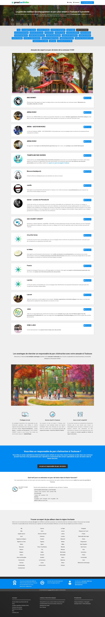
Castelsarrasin (21, 568)
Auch (21, 536)
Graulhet (42, 557)
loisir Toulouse (43, 607)
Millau (63, 544)
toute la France (27, 433)
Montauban (63, 552)
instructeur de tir (49, 32)
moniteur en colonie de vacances (32, 38)
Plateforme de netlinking (17, 609)
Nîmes (62, 562)
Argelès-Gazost (21, 533)
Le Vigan (63, 528)
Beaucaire (21, 546)
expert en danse (71, 30)
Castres (42, 528)
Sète (83, 549)
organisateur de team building (40, 41)
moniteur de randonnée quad (53, 35)
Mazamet (63, 539)
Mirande (63, 546)
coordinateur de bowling (43, 30)
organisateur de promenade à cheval (84, 38)
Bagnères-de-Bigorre (21, 539)
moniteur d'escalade (17, 38)
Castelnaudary (21, 565)
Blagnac (21, 552)
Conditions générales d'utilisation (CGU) (20, 605)
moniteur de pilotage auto (21, 35)
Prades (83, 533)
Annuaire (14, 601)
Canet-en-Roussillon (21, 557)
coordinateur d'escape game (58, 30)
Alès (21, 531)
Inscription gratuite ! (88, 2)
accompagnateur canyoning (28, 30)
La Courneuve (42, 560)
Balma (21, 544)
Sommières (83, 552)
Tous (18, 30)
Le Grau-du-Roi (42, 565)
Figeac (42, 544)
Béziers (21, 549)
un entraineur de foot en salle (65, 41)
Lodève (62, 533)
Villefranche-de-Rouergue (84, 562)
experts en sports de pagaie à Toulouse (59, 163)
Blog (13, 610)
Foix (42, 549)
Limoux (62, 531)
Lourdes (63, 536)
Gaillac (42, 552)
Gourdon (42, 554)
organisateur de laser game (66, 38)
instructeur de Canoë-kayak (21, 32)
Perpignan (83, 528)
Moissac (63, 549)
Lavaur (42, 562)
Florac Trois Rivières (42, 546)
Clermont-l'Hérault (42, 533)
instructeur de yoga (59, 32)
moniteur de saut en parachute (69, 35)
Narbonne (63, 560)
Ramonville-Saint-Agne (83, 536)
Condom (42, 539)
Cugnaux (42, 541)
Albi (21, 528)
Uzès (83, 560)
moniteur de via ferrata (84, 35)
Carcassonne (21, 560)
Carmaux (21, 562)
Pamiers (63, 565)
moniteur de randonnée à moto (36, 35)
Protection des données (17, 607)
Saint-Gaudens (83, 544)
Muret (63, 557)
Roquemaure (84, 541)
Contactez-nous (15, 612)
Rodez (83, 539)
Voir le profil (88, 97)
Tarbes (83, 554)
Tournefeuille (84, 557)
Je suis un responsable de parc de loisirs (52, 466)
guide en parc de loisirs (82, 30)
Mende (62, 541)
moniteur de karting (85, 32)
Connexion (76, 2)
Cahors (21, 554)
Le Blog (70, 2)
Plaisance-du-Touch (83, 531)
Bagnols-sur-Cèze (21, 541)
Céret (42, 531)
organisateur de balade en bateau (50, 38)
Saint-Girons (83, 546)
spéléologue (52, 41)
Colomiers (42, 536)
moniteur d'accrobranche (73, 32)
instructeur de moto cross (36, 32)
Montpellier (62, 554)
